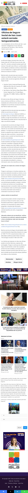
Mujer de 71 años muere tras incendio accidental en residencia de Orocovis (7, 350)
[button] (14, 408)
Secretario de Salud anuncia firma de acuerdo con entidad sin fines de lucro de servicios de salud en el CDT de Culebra (21, 368)
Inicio (6, 483)
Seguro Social (18, 262)
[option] (14, 282)
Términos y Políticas (12, 483)
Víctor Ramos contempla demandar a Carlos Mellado (20, 350)
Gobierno (12, 26)
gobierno (19, 259)
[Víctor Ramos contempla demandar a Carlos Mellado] (21, 343)
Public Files (20, 483)
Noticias (8, 26)
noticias (8, 262)
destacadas (10, 259)
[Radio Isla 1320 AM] (9, 3)
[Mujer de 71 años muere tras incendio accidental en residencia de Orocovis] (7, 343)
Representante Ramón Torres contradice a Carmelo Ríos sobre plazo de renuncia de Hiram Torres (7, 367)
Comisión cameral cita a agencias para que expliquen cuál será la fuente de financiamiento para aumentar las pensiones (14, 282)
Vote (25, 427)
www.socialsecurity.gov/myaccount (11, 139)
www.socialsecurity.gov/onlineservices (14, 208)
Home (3, 26)
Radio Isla (5, 51)
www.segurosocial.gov (8, 114)
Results (19, 427)
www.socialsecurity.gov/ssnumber (13, 178)
